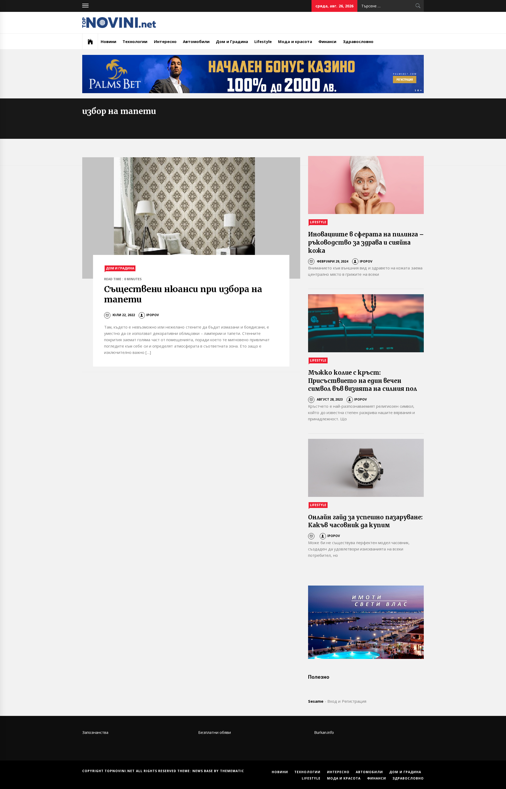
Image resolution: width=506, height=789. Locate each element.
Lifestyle (263, 41)
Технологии (135, 41)
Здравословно (358, 41)
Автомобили (196, 41)
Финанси (327, 41)
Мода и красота (295, 41)
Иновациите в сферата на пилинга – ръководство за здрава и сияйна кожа (366, 242)
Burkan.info (324, 732)
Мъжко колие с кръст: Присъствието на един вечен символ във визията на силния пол (362, 381)
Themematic (232, 771)
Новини (108, 41)
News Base (203, 771)
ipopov (152, 315)
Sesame (315, 701)
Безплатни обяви (214, 732)
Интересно (165, 41)
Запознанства (95, 732)
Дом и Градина (232, 41)
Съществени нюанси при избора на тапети (183, 294)
